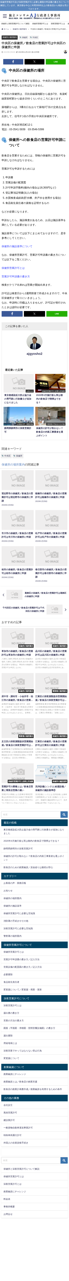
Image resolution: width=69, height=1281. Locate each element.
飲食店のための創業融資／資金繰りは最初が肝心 (28, 867)
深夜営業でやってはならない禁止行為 (23, 1051)
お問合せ (8, 1214)
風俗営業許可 (10, 1112)
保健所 (24, 37)
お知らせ (8, 890)
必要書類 (8, 974)
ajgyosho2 (34, 353)
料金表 (7, 1199)
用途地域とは (10, 1043)
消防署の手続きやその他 (16, 921)
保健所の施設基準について (17, 246)
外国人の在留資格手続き (16, 1143)
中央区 (35, 37)
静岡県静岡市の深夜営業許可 (18, 848)
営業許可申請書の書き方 (16, 276)
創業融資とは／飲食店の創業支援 (20, 1081)
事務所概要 (9, 1206)
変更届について (11, 1058)
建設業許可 (9, 1120)
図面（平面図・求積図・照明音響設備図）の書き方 (29, 1028)
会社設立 (8, 1105)
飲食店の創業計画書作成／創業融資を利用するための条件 (33, 1089)
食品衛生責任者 (11, 982)
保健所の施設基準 (13, 906)
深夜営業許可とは (58, 24)
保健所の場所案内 (10, 37)
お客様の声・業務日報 (15, 883)
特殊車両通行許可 (13, 1135)
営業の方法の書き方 (14, 1020)
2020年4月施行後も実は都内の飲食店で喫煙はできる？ (31, 841)
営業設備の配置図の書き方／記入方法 (23, 967)
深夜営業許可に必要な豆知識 (18, 928)
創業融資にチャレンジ (15, 1074)
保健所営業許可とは (40, 24)
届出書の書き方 (11, 1013)
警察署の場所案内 (13, 936)
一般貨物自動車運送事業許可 (18, 1128)
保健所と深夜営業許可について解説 (15, 24)
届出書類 (8, 1035)
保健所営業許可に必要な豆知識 (19, 913)
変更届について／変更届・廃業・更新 (23, 989)
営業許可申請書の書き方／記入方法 (21, 959)
